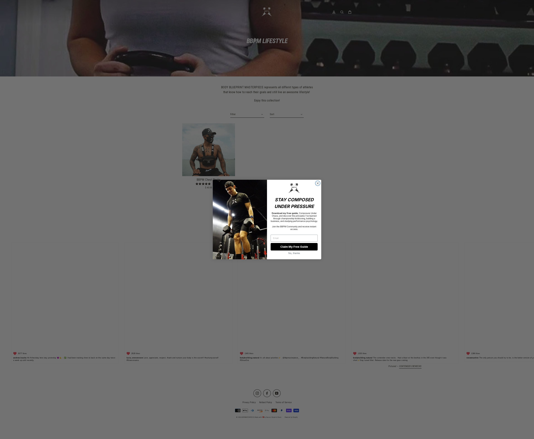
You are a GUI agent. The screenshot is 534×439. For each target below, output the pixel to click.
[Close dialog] (317, 183)
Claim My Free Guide (294, 246)
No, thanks (294, 253)
